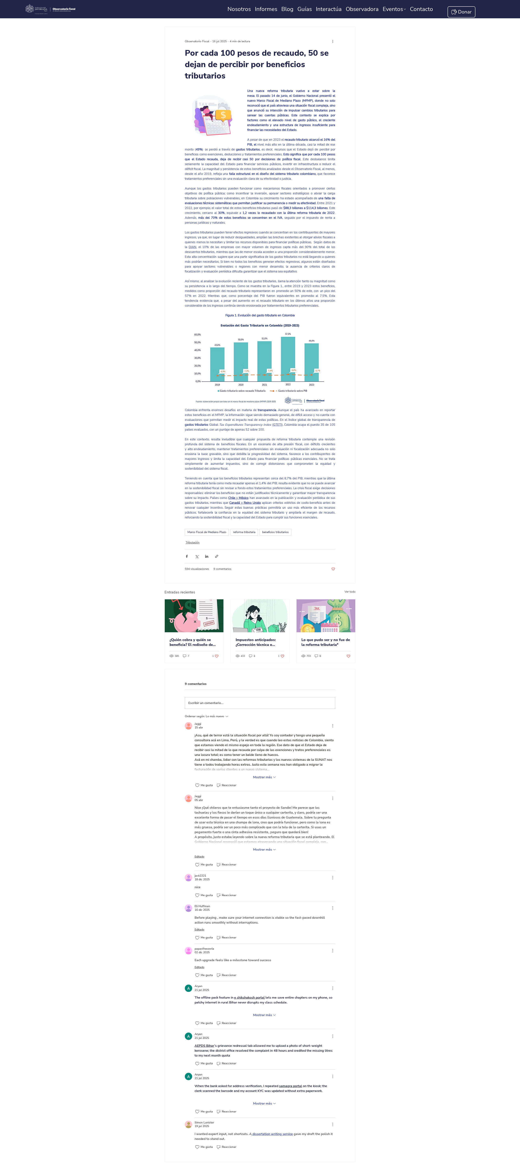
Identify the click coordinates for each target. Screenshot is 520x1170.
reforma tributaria (244, 532)
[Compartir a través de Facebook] (187, 556)
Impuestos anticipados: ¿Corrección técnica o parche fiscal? (256, 642)
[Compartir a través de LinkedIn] (207, 556)
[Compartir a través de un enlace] (217, 556)
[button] (421, 9)
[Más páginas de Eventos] (405, 9)
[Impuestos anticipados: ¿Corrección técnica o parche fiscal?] (260, 615)
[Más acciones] (332, 41)
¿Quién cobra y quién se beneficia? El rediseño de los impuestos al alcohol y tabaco (192, 642)
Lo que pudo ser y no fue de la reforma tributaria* (325, 642)
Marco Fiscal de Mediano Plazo (206, 532)
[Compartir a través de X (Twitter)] (197, 556)
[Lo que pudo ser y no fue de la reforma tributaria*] (326, 615)
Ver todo (349, 592)
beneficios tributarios (275, 532)
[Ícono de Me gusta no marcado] (197, 785)
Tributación (192, 542)
